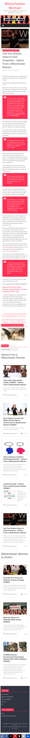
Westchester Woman (15, 5)
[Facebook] (6, 736)
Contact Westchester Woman (8, 716)
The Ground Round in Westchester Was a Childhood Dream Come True (14, 315)
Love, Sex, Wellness (6, 699)
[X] (11, 736)
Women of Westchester (7, 697)
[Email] (23, 736)
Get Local (3, 701)
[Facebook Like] (2, 736)
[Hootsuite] (19, 736)
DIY (2, 704)
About (2, 713)
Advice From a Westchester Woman (11, 50)
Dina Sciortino (15, 70)
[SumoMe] (28, 736)
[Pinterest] (15, 736)
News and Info (5, 694)
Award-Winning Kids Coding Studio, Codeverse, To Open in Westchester (15, 321)
